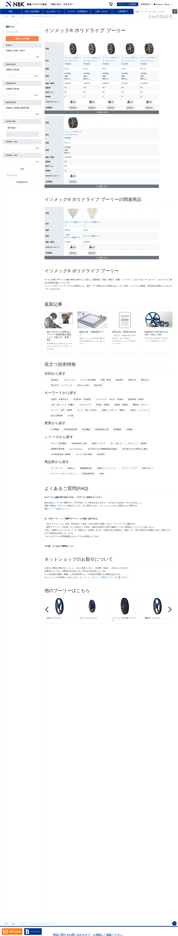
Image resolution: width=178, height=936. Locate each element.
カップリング (57, 468)
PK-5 (85, 69)
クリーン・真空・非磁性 (61, 410)
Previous (46, 609)
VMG (85, 230)
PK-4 (67, 69)
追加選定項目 (22, 182)
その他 (70, 415)
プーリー (22, 16)
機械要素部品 (86, 468)
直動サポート (148, 468)
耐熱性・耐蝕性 (121, 405)
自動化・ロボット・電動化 (113, 410)
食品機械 (86, 429)
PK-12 (67, 143)
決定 (22, 169)
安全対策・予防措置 (82, 399)
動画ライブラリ (99, 443)
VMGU (67, 230)
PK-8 (124, 69)
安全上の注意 (83, 385)
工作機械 (55, 429)
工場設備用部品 (88, 473)
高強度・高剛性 (102, 405)
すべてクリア (12, 32)
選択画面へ (12, 128)
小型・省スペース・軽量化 (62, 405)
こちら (71, 546)
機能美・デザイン (141, 405)
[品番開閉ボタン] (101, 112)
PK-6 (104, 69)
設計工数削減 (57, 415)
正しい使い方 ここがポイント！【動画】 (129, 443)
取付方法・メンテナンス (61, 385)
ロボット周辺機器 (58, 443)
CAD (74, 102)
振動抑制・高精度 (136, 399)
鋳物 (102, 473)
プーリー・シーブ (129, 468)
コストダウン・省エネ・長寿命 (109, 399)
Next (170, 609)
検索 (174, 11)
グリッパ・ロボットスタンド (63, 473)
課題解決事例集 (58, 449)
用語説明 (98, 385)
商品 (13, 16)
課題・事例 (106, 380)
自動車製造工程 (102, 429)
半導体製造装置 (70, 429)
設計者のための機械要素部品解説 (102, 449)
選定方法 (145, 380)
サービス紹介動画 (88, 380)
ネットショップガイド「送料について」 (97, 577)
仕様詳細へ (73, 107)
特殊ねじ (71, 468)
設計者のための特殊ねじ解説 (135, 449)
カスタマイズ (69, 380)
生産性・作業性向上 (59, 399)
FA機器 (129, 429)
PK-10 (143, 69)
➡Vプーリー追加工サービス (57, 509)
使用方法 (132, 380)
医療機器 (117, 429)
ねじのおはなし (76, 449)
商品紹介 (55, 380)
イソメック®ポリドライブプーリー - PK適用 (73, 61)
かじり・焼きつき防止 (87, 410)
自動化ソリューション (106, 468)
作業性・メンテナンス (139, 410)
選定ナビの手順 (22, 39)
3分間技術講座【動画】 (61, 454)
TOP (6, 16)
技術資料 (119, 380)
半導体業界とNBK (79, 443)
